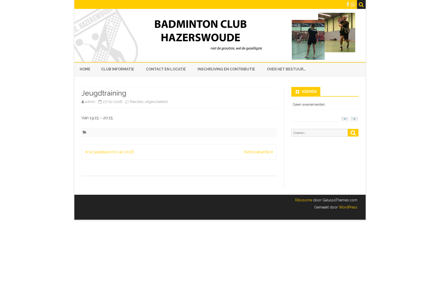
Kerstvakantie (257, 152)
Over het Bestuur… (286, 69)
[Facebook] (347, 4)
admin (90, 102)
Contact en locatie (166, 69)
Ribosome (303, 200)
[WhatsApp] (353, 4)
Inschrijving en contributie (226, 69)
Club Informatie (117, 69)
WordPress (347, 207)
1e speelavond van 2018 (111, 152)
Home (85, 69)
